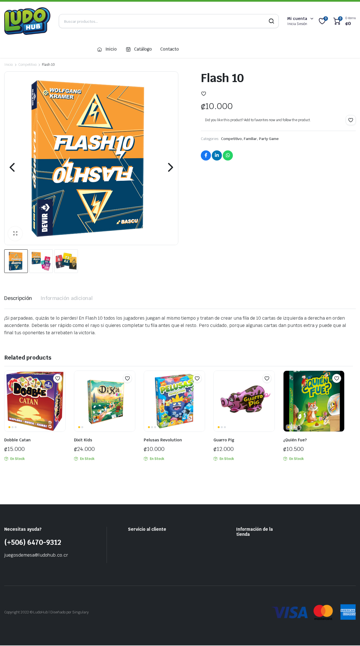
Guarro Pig (223, 439)
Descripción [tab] (18, 298)
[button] (15, 234)
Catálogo (143, 49)
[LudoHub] (27, 21)
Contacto (169, 49)
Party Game (269, 138)
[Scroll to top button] (347, 633)
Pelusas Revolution (163, 439)
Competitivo (27, 64)
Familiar (250, 138)
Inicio (111, 49)
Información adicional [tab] (66, 298)
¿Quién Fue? (295, 439)
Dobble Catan (17, 439)
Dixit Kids (83, 439)
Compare (60, 389)
